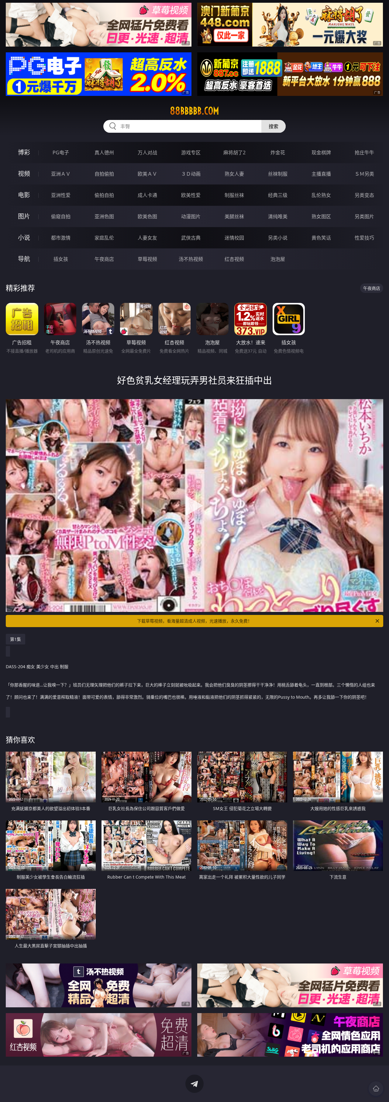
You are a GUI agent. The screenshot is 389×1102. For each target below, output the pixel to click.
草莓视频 (147, 259)
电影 (24, 195)
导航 (24, 259)
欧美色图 (147, 216)
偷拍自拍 (104, 195)
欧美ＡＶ (147, 173)
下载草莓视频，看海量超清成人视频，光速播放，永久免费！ (194, 621)
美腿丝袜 (234, 216)
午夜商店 (104, 259)
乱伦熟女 (321, 195)
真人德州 (104, 152)
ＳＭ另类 (364, 173)
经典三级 (277, 195)
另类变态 (364, 195)
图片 (24, 216)
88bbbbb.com (194, 111)
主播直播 (321, 173)
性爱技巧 (364, 237)
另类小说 (277, 237)
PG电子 (61, 152)
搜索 (273, 126)
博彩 (24, 152)
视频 (24, 174)
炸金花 (277, 152)
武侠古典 (191, 237)
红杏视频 (234, 259)
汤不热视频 (191, 259)
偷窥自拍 (61, 216)
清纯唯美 (277, 216)
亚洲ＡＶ (61, 173)
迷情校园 (234, 237)
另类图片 (364, 216)
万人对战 (147, 152)
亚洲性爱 (61, 195)
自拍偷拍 (104, 173)
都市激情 (61, 237)
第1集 (15, 639)
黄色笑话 (321, 237)
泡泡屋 (277, 259)
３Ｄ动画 (191, 173)
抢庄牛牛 (364, 152)
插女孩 (60, 259)
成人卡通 (147, 195)
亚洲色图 (104, 216)
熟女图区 (321, 216)
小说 (24, 237)
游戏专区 (191, 152)
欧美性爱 (191, 195)
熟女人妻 (234, 173)
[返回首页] (376, 1088)
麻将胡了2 (234, 152)
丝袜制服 (277, 173)
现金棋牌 (321, 152)
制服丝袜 (234, 195)
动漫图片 (191, 216)
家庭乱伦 (104, 237)
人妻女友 (147, 237)
